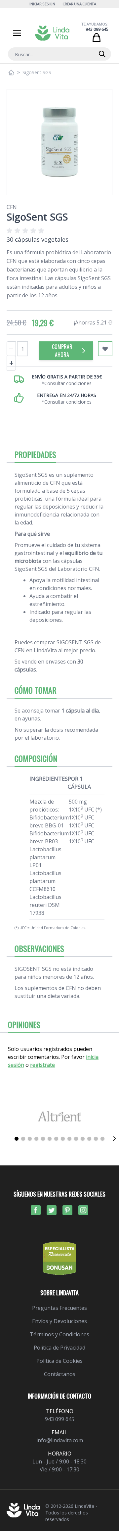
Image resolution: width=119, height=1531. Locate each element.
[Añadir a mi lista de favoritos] (105, 348)
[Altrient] (59, 1116)
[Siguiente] (114, 1138)
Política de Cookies (59, 1360)
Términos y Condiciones (59, 1334)
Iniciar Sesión (42, 3)
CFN (12, 207)
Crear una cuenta (79, 3)
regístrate (42, 1064)
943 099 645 (97, 29)
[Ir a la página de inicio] (11, 72)
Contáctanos (59, 1374)
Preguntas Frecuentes (59, 1307)
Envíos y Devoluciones (59, 1321)
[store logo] (52, 33)
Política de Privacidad (59, 1347)
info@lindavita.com (59, 1440)
